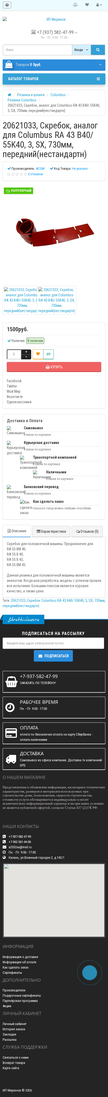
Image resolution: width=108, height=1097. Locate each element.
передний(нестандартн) (21, 606)
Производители (14, 990)
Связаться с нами (16, 1057)
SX (91, 600)
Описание (19, 531)
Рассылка (10, 1040)
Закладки (9, 1034)
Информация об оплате (19, 962)
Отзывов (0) (89, 531)
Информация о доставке (20, 957)
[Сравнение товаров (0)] (75, 5)
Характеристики (53, 531)
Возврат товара (14, 1063)
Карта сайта (11, 1068)
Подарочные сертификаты (22, 995)
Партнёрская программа (20, 1001)
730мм (99, 600)
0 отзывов (35, 174)
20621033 (18, 600)
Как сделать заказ (16, 967)
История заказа (14, 1029)
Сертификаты (12, 973)
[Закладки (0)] (87, 5)
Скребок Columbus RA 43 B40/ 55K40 (55, 600)
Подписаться (56, 656)
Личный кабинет (14, 1024)
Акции (7, 1006)
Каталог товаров (23, 79)
